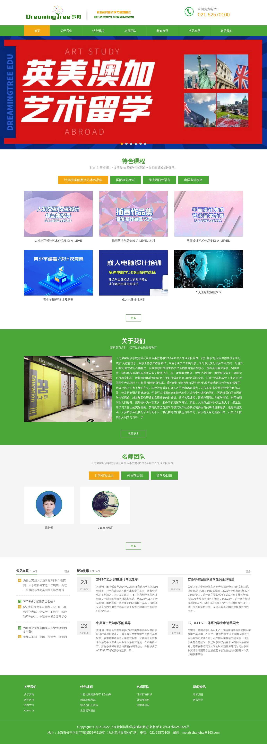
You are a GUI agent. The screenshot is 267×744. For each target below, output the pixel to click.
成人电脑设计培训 (133, 283)
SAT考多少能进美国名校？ (39, 568)
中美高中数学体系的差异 (113, 606)
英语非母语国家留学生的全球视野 (211, 563)
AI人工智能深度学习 (208, 276)
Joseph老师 (105, 511)
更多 (133, 301)
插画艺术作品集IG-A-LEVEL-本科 (133, 224)
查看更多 (133, 417)
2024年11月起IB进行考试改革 (117, 563)
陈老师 (49, 511)
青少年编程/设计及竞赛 (58, 283)
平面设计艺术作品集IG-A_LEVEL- (209, 224)
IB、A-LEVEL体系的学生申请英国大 (213, 606)
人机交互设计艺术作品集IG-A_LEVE (58, 224)
